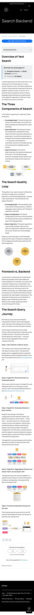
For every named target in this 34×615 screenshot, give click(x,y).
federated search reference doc (14, 391)
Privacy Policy (19, 599)
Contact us (24, 560)
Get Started (22, 36)
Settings (29, 599)
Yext (3, 593)
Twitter (6, 539)
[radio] (12, 551)
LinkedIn (9, 539)
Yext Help (4, 36)
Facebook (3, 539)
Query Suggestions (26, 358)
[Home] (6, 11)
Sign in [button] (26, 10)
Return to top (6, 566)
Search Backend (13, 36)
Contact (4, 586)
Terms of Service (7, 599)
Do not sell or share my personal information (16, 602)
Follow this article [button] (17, 41)
